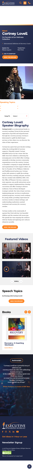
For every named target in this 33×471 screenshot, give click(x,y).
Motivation (4, 108)
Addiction (4, 106)
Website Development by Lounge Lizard (12, 456)
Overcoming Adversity (8, 110)
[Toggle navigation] (24, 2)
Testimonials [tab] (16, 360)
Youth (20, 108)
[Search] (20, 2)
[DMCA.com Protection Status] (6, 452)
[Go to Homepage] (8, 3)
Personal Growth (24, 106)
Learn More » (8, 348)
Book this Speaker (10, 57)
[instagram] (6, 431)
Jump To (7, 116)
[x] (10, 431)
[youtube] (17, 431)
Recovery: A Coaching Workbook (14, 344)
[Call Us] (29, 2)
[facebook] (2, 431)
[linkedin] (13, 431)
